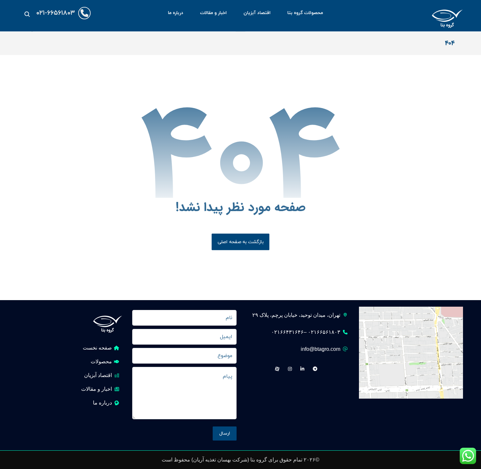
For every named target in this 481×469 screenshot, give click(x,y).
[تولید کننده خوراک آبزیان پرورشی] (447, 15)
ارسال (224, 433)
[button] (27, 14)
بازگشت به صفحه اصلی (240, 242)
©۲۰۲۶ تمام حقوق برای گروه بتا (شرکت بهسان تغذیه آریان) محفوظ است (240, 459)
